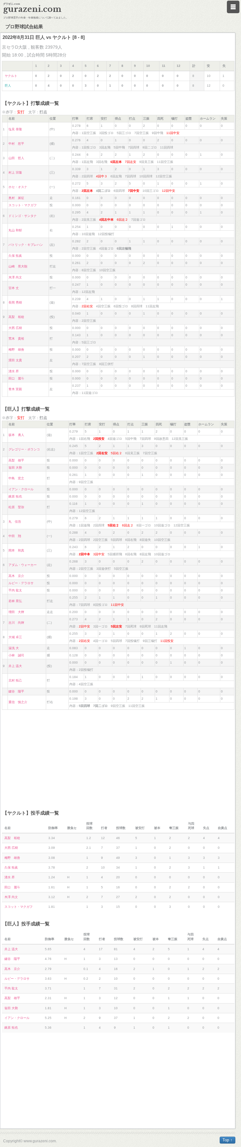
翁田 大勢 (15, 467)
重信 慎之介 (17, 702)
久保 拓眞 (15, 255)
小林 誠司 (16, 655)
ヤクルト (11, 76)
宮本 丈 (13, 288)
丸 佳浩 (14, 521)
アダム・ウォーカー (22, 565)
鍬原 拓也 (15, 496)
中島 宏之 (16, 478)
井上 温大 (15, 666)
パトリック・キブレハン (25, 244)
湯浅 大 (13, 648)
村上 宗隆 (15, 172)
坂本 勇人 (16, 435)
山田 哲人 (16, 158)
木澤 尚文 (15, 277)
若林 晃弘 (15, 601)
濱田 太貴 (15, 360)
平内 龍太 (15, 590)
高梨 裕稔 (16, 317)
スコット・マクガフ (22, 205)
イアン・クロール (21, 489)
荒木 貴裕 (16, 338)
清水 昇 (13, 371)
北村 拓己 (15, 680)
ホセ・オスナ (17, 187)
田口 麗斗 (16, 378)
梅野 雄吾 (16, 349)
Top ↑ (227, 1140)
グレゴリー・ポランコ (24, 449)
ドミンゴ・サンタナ (22, 216)
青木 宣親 (15, 389)
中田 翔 (14, 536)
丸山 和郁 (15, 230)
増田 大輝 (16, 612)
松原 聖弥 (16, 507)
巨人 (8, 85)
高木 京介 (16, 576)
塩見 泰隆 (15, 129)
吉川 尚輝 (16, 622)
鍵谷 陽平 (16, 691)
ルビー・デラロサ (21, 583)
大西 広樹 (15, 328)
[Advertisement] (118, 757)
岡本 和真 (16, 550)
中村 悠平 (16, 143)
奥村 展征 (16, 198)
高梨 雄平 (16, 460)
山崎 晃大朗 (17, 266)
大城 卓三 (15, 637)
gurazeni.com (32, 9)
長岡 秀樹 (15, 302)
